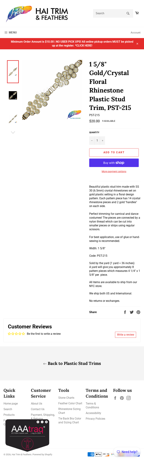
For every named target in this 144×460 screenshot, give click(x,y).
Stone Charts (66, 397)
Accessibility (93, 413)
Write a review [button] (125, 334)
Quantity (94, 132)
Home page (11, 403)
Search (8, 409)
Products (9, 414)
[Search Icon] (128, 13)
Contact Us (37, 409)
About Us (36, 403)
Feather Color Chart (70, 403)
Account (135, 32)
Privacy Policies (95, 418)
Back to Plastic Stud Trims (74, 363)
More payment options (114, 171)
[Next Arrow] (13, 132)
